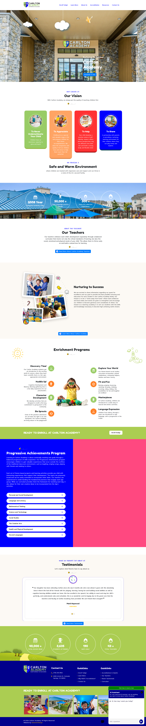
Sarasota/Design (37, 723)
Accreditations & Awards (110, 673)
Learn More (74, 5)
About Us (84, 5)
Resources (105, 5)
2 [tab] (74, 613)
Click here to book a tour (126, 688)
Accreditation (94, 5)
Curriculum (105, 681)
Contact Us (115, 5)
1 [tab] (72, 614)
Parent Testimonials (108, 679)
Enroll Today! (63, 5)
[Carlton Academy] (30, 5)
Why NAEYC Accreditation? (87, 679)
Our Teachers (106, 676)
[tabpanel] (73, 597)
